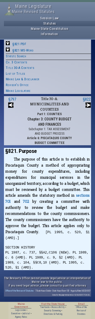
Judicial (26, 313)
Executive (15, 313)
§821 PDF (19, 44)
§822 (87, 99)
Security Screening (52, 310)
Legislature (20, 310)
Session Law (49, 18)
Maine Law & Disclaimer (22, 79)
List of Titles (15, 74)
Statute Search (16, 56)
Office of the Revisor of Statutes (19, 290)
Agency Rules (21, 317)
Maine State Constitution (49, 29)
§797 (12, 99)
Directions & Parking (53, 314)
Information (49, 34)
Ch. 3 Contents (16, 62)
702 (26, 201)
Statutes (49, 23)
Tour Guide (45, 307)
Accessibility (58, 307)
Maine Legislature (18, 91)
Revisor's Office (17, 85)
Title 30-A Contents (20, 68)
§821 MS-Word (22, 50)
